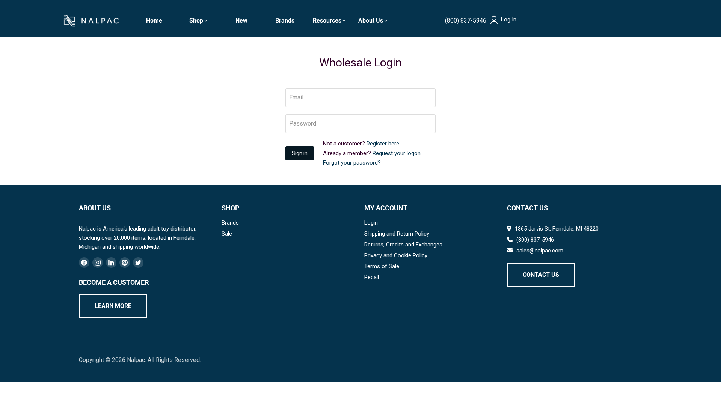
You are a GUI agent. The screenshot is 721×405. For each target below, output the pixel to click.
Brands (284, 20)
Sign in (300, 153)
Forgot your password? (352, 162)
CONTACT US (541, 274)
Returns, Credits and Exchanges (403, 244)
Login (371, 222)
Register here (383, 143)
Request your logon (397, 153)
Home (154, 20)
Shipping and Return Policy (396, 233)
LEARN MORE (113, 305)
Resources (327, 20)
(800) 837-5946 (465, 20)
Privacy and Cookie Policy (395, 255)
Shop (196, 20)
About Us (370, 20)
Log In (508, 19)
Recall (371, 277)
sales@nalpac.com (539, 250)
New (241, 20)
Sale (227, 233)
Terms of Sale (381, 266)
